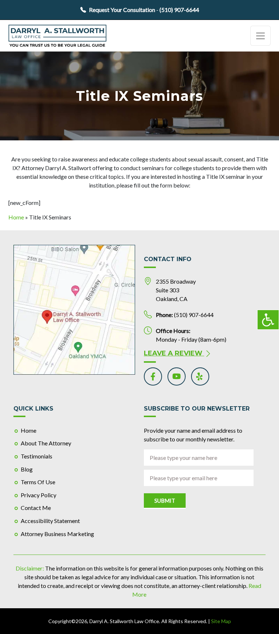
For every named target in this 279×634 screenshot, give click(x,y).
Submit (164, 500)
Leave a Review (174, 353)
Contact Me (36, 507)
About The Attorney (46, 443)
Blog (27, 469)
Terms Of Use (38, 481)
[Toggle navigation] (260, 36)
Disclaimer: (30, 568)
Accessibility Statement (50, 520)
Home (16, 217)
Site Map (221, 621)
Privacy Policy (38, 494)
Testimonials (36, 456)
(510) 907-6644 (179, 9)
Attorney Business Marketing (57, 533)
